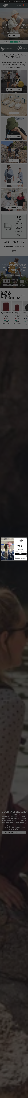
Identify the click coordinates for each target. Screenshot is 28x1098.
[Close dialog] (26, 538)
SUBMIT (20, 553)
